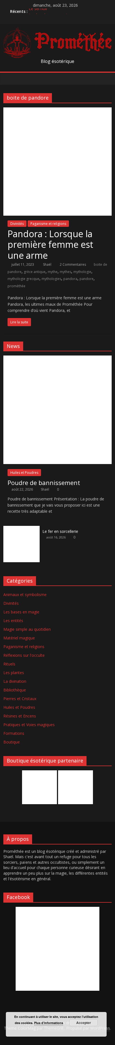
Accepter (83, 1022)
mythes (65, 271)
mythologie (82, 271)
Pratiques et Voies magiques (29, 724)
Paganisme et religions (48, 223)
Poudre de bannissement (44, 482)
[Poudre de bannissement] (57, 358)
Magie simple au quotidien (27, 629)
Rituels (9, 664)
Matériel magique (19, 638)
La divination (14, 681)
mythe (53, 271)
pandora (70, 278)
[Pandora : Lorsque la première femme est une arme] (57, 111)
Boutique (11, 742)
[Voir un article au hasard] (106, 78)
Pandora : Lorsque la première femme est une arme (50, 244)
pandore (87, 278)
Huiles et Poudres (24, 472)
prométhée (16, 286)
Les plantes (13, 672)
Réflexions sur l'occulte (24, 655)
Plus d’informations (48, 1023)
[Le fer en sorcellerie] (21, 528)
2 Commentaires (72, 264)
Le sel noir (38, 10)
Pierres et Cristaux (19, 698)
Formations (13, 733)
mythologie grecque (23, 278)
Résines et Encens (19, 716)
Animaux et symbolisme (25, 594)
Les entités (13, 620)
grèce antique (34, 271)
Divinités (17, 223)
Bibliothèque (14, 690)
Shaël (47, 264)
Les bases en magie (21, 612)
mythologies (51, 278)
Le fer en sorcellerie (60, 531)
